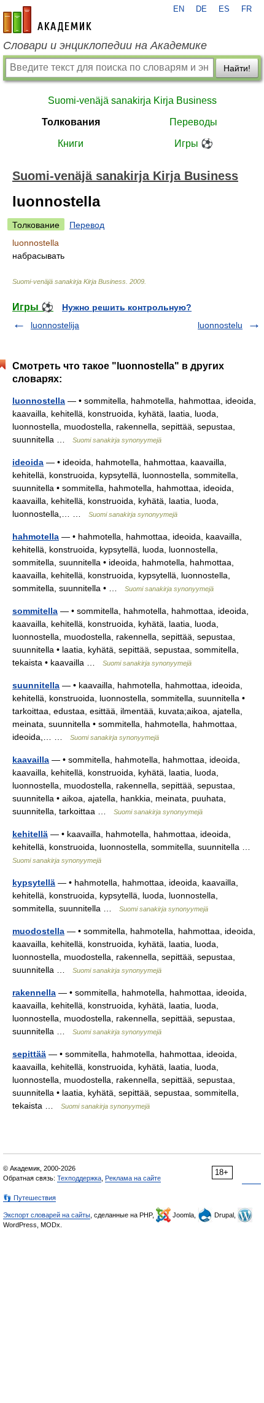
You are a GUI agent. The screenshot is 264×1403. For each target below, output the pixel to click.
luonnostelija (55, 325)
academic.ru (47, 19)
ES (224, 9)
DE (201, 9)
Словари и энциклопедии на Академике (105, 45)
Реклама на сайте (133, 1178)
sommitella (35, 611)
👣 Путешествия (29, 1197)
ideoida (28, 462)
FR (246, 9)
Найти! (236, 68)
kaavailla (30, 759)
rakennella (34, 992)
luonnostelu (220, 325)
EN (178, 9)
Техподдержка (79, 1178)
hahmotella (35, 536)
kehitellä (30, 834)
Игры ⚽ (193, 143)
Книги (70, 143)
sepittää (29, 1054)
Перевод (86, 225)
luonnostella (38, 401)
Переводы (193, 122)
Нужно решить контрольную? (127, 307)
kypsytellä (33, 882)
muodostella (38, 931)
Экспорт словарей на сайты (46, 1215)
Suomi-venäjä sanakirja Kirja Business (132, 100)
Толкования (71, 122)
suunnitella (36, 685)
